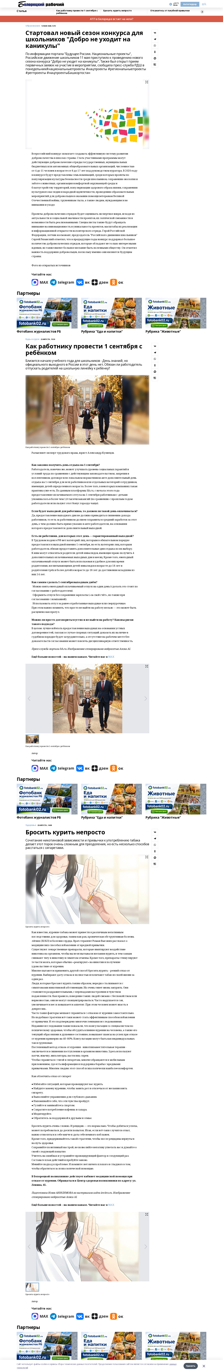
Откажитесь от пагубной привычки (170, 10)
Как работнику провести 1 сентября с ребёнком (77, 11)
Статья (21, 11)
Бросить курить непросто (117, 10)
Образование (32, 26)
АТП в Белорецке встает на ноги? (111, 19)
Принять (190, 1365)
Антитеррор (190, 4)
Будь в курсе (32, 339)
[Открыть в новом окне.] (40, 282)
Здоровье (30, 825)
